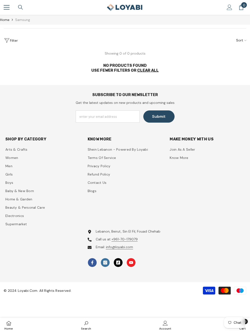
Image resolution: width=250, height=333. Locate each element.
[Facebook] (92, 262)
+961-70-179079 (125, 239)
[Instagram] (105, 262)
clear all (148, 70)
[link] (86, 325)
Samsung (22, 20)
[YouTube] (131, 262)
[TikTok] (118, 262)
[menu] (7, 7)
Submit (159, 116)
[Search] (20, 7)
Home (5, 20)
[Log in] (229, 7)
